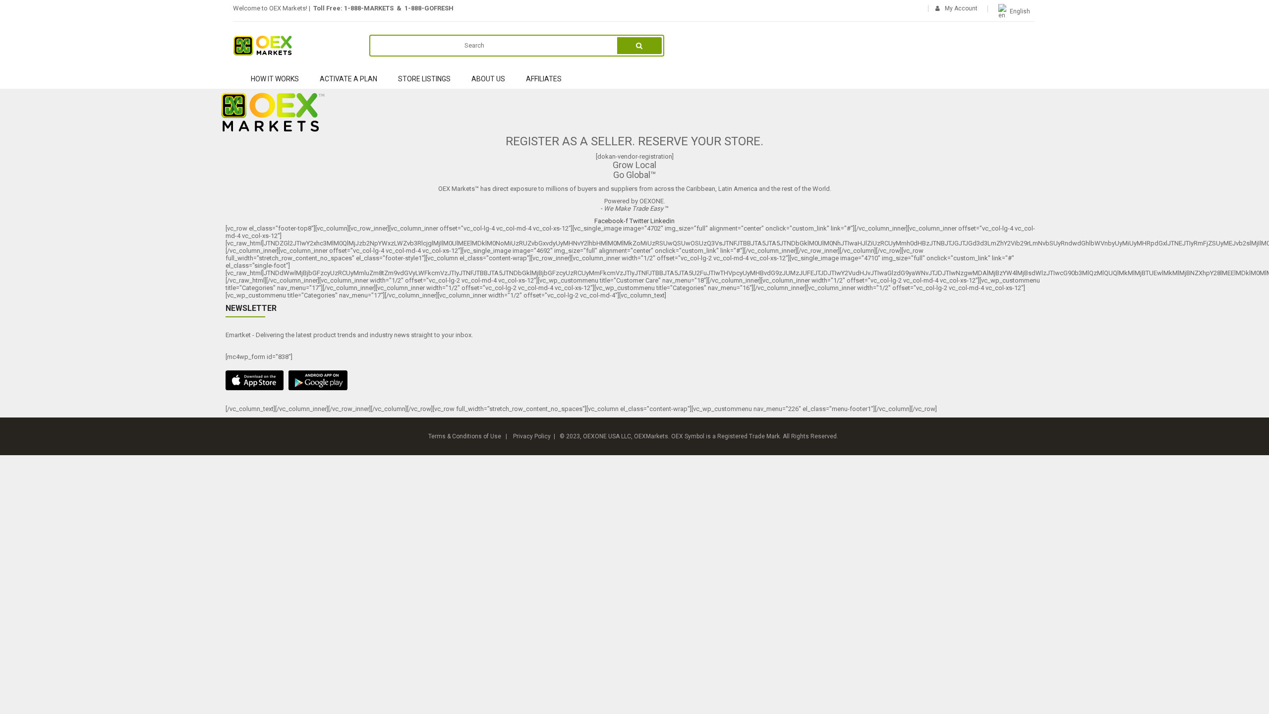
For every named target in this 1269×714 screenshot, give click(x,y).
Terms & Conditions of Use (464, 436)
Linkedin (662, 221)
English (1020, 11)
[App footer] (634, 380)
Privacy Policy (532, 436)
